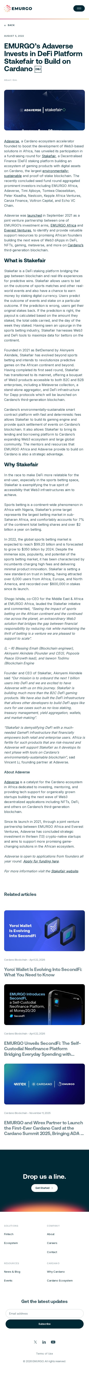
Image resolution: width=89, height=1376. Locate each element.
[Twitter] (35, 1342)
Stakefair (49, 156)
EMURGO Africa (63, 225)
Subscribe (44, 1323)
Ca (70, 245)
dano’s (78, 245)
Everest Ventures (17, 230)
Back (11, 25)
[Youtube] (53, 1342)
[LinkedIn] (44, 1342)
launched (34, 215)
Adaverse (11, 141)
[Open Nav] (79, 8)
